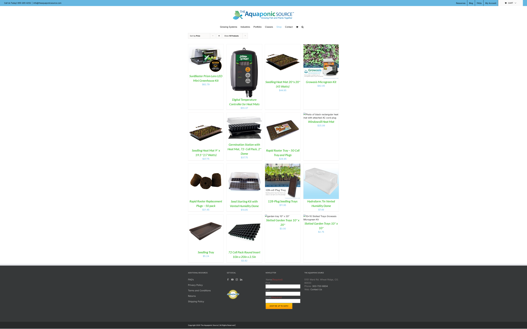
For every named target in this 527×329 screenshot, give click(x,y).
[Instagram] (237, 279)
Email (274, 297)
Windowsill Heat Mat (321, 121)
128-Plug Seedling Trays (283, 201)
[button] (303, 27)
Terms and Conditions (199, 290)
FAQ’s (191, 279)
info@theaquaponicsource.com (47, 3)
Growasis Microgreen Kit (321, 82)
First (268, 282)
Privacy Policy (195, 285)
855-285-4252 (24, 3)
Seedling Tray (206, 252)
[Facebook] (228, 279)
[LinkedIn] (241, 279)
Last (268, 290)
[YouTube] (232, 279)
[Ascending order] (219, 36)
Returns (192, 296)
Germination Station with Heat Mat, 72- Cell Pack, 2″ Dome (244, 149)
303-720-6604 (320, 286)
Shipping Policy (196, 301)
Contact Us (316, 289)
